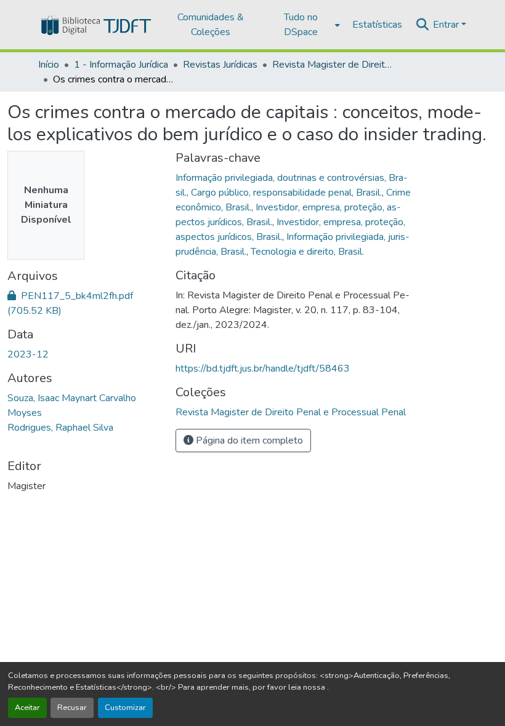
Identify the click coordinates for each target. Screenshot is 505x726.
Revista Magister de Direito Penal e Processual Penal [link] (333, 64)
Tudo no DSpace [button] (301, 24)
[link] (84, 303)
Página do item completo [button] (248, 440)
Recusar (72, 707)
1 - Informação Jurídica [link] (121, 64)
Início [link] (48, 64)
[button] (95, 24)
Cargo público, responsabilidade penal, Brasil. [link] (286, 192)
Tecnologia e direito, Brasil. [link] (307, 251)
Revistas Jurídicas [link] (220, 64)
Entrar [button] (447, 24)
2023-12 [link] (28, 354)
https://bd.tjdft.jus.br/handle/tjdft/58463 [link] (263, 368)
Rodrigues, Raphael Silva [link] (60, 427)
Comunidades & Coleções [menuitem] (210, 24)
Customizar (125, 707)
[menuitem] (304, 24)
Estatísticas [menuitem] (377, 24)
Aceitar (27, 707)
